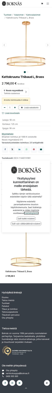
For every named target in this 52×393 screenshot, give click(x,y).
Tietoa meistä (8, 300)
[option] (26, 251)
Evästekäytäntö (31, 213)
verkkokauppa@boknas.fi (17, 373)
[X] (12, 149)
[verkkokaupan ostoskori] (42, 3)
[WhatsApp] (27, 149)
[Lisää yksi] (15, 107)
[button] (4, 45)
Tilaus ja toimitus (10, 309)
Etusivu (5, 297)
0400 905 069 (12, 376)
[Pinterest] (34, 149)
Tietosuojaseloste (10, 312)
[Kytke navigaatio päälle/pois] (47, 3)
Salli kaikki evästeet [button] (26, 218)
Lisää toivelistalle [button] (12, 113)
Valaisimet (19, 15)
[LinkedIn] (19, 149)
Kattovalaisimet (33, 15)
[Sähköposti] (41, 149)
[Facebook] (5, 149)
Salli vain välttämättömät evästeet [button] (26, 223)
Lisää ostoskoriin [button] (31, 107)
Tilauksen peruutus (11, 315)
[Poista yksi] (4, 107)
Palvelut (5, 306)
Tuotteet (7, 15)
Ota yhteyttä (7, 318)
